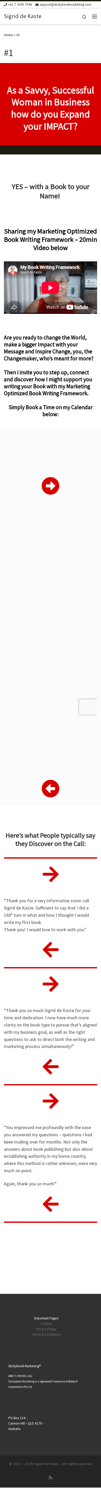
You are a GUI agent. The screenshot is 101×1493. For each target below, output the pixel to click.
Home (8, 35)
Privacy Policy (46, 1329)
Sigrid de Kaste (46, 1464)
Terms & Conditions (46, 1334)
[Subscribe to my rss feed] (50, 1477)
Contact (46, 1323)
